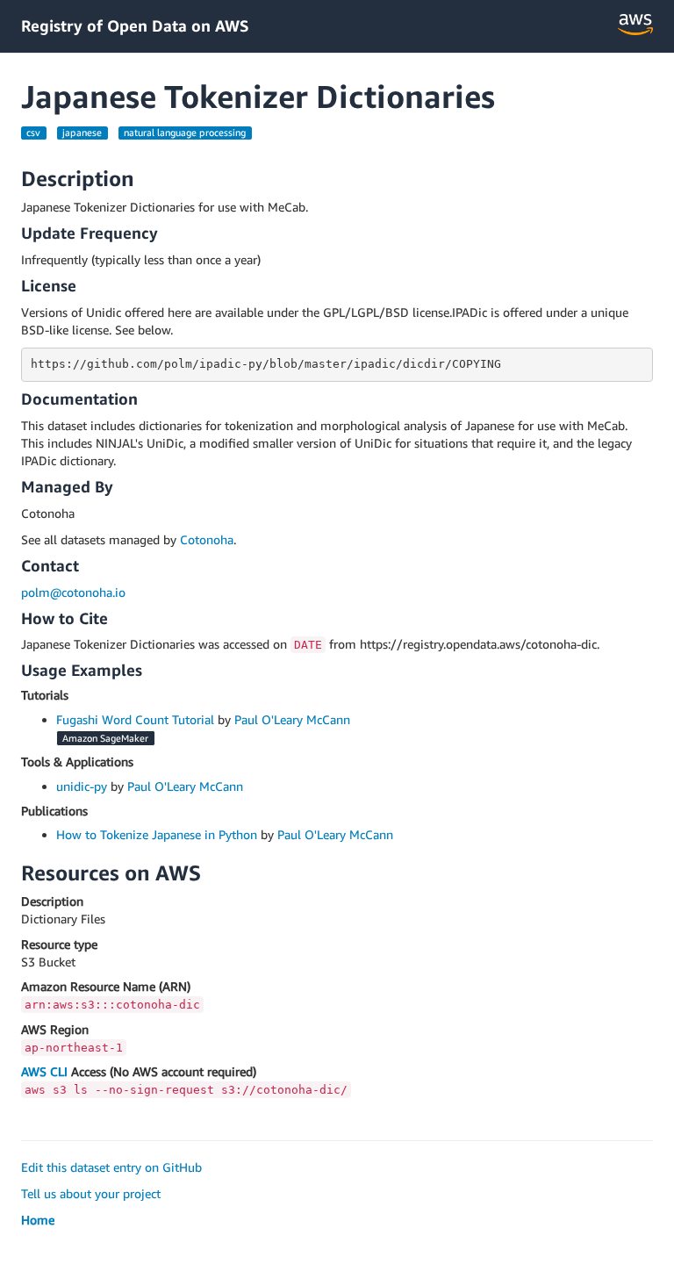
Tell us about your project (91, 1193)
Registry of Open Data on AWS (135, 25)
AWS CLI (44, 1071)
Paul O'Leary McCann (292, 719)
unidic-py (81, 786)
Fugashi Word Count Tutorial (135, 719)
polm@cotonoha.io (73, 592)
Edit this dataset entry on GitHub (111, 1167)
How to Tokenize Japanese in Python (156, 834)
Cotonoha (206, 539)
